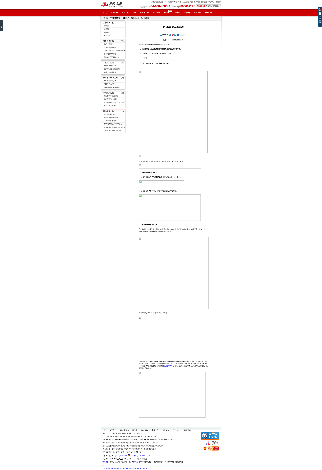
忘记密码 (216, 6)
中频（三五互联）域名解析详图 (114, 51)
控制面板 (204, 2)
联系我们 (107, 26)
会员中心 (208, 13)
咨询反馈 (144, 430)
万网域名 (136, 462)
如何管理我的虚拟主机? (112, 69)
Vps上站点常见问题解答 (112, 87)
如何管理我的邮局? (110, 99)
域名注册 (114, 13)
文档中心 (155, 430)
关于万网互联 (108, 23)
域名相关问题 (108, 41)
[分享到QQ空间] (169, 34)
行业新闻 (107, 35)
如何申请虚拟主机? (110, 66)
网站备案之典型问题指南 (112, 130)
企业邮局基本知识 (110, 106)
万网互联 (154, 2)
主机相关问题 (108, 63)
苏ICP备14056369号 (121, 456)
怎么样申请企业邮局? (111, 96)
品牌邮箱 (156, 13)
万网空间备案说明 (110, 121)
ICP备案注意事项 (110, 114)
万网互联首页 (115, 18)
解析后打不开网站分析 (111, 57)
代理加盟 (197, 13)
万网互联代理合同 (141, 468)
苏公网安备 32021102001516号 (140, 456)
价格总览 (165, 430)
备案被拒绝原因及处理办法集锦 (114, 127)
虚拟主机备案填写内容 (111, 117)
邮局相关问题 (108, 93)
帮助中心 (211, 2)
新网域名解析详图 (110, 54)
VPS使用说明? (109, 84)
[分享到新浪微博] (172, 34)
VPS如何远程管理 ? (110, 81)
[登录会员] (201, 6)
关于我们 (107, 29)
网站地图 (123, 430)
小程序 (177, 13)
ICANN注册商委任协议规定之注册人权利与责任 (119, 468)
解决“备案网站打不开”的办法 (114, 124)
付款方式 (218, 2)
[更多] (123, 41)
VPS (134, 13)
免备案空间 (144, 13)
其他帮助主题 (108, 111)
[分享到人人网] (178, 34)
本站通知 (107, 32)
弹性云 (187, 13)
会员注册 (209, 6)
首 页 (105, 13)
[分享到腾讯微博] (175, 34)
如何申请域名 (108, 44)
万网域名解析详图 (110, 47)
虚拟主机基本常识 (110, 72)
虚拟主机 (125, 13)
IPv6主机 (167, 13)
